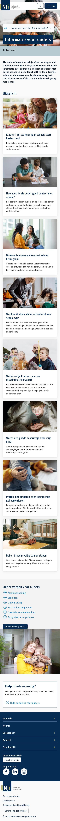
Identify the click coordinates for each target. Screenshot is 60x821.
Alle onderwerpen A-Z (15, 626)
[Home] (5, 28)
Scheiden (13, 597)
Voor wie (7, 718)
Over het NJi (9, 747)
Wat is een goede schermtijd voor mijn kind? (30, 429)
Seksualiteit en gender (20, 607)
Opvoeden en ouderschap (21, 612)
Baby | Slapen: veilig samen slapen (30, 545)
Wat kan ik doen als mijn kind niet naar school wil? (30, 307)
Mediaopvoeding (17, 592)
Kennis (6, 725)
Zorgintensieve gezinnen (21, 617)
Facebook (6, 771)
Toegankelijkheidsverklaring (16, 805)
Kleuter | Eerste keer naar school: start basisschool (30, 126)
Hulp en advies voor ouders (25, 702)
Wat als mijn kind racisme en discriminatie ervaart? (30, 369)
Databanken (9, 732)
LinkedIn (15, 771)
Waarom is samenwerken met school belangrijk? (30, 247)
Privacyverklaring (11, 796)
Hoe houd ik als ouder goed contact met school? (30, 186)
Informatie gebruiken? (16, 810)
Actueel (7, 740)
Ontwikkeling (15, 602)
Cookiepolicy (9, 800)
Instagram (24, 771)
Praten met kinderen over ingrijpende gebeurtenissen (30, 488)
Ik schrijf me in (12, 759)
